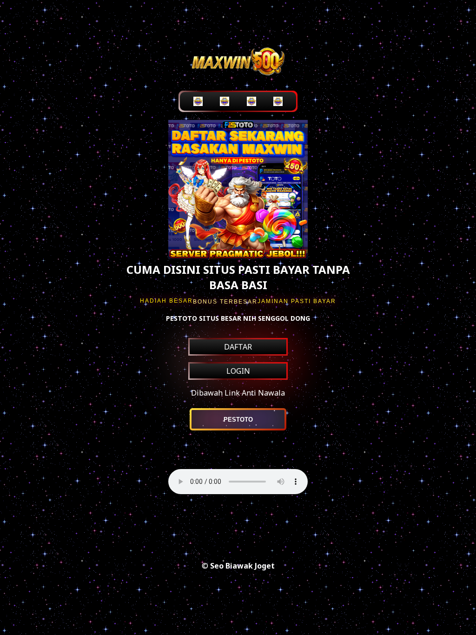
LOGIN (238, 371)
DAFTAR (238, 347)
